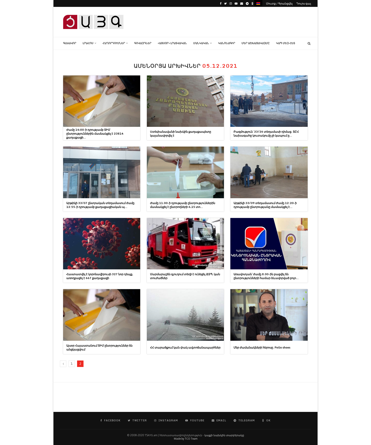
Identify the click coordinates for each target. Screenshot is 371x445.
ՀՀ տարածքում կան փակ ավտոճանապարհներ (185, 347)
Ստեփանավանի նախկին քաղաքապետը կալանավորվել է (180, 133)
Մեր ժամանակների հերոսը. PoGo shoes (262, 347)
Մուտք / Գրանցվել (279, 3)
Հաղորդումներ (114, 43)
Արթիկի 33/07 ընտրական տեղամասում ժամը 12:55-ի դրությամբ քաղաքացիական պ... (100, 205)
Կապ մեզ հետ (285, 43)
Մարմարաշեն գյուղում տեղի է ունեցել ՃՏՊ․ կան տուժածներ (185, 276)
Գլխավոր (69, 43)
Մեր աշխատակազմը (256, 43)
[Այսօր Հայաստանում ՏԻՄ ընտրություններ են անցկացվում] (101, 315)
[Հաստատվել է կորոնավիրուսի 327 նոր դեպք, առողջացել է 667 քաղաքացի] (101, 243)
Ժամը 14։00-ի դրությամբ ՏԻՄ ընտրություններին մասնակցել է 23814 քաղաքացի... (94, 133)
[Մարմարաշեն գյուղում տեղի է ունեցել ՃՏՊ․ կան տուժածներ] (185, 243)
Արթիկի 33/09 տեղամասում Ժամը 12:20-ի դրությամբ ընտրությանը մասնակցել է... (265, 205)
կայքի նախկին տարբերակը (224, 435)
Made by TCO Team (185, 438)
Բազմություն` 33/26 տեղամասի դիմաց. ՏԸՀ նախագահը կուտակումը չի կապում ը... (266, 133)
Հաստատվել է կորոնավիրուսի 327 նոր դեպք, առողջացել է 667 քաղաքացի (99, 276)
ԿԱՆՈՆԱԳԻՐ (226, 43)
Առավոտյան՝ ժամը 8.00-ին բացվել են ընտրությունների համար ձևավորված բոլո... (266, 276)
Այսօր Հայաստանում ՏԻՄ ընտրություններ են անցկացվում (99, 347)
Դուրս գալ (303, 3)
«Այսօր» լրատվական (172, 43)
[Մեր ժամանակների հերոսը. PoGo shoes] (268, 315)
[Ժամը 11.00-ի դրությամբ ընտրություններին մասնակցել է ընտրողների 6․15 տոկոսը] (185, 172)
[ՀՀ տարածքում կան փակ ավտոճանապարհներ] (185, 315)
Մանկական (201, 43)
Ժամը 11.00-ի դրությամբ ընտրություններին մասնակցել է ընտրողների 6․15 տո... (182, 205)
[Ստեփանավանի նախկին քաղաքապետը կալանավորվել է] (185, 101)
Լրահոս (88, 43)
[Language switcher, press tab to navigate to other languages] (258, 3)
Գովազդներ (142, 43)
